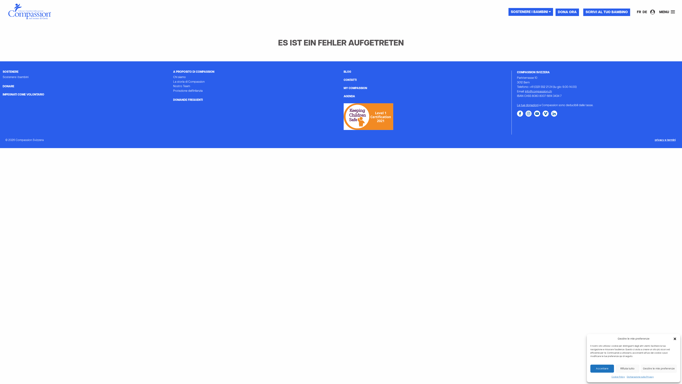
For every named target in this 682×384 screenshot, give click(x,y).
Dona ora (567, 12)
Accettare (602, 368)
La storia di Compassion (189, 82)
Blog (347, 72)
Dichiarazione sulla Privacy (640, 377)
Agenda (349, 96)
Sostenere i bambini (530, 12)
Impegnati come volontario (23, 94)
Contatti (350, 80)
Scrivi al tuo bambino (607, 12)
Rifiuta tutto (627, 368)
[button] (675, 339)
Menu (664, 12)
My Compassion (355, 88)
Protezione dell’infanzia (188, 91)
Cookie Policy (618, 377)
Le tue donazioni (527, 105)
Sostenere (10, 72)
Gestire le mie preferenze (659, 368)
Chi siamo (179, 77)
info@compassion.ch (538, 91)
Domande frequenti (188, 100)
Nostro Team (181, 86)
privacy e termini (665, 140)
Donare (8, 86)
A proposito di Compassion (193, 72)
